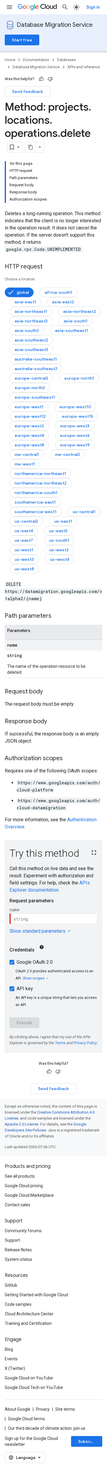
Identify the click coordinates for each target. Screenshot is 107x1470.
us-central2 (26, 521)
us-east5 (58, 530)
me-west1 (25, 464)
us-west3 (24, 559)
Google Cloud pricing (24, 1185)
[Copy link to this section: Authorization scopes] (69, 758)
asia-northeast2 (79, 311)
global (23, 292)
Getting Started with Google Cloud (36, 1294)
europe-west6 (75, 435)
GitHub (11, 1285)
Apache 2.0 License (21, 1124)
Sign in (93, 7)
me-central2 (67, 454)
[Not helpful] (50, 78)
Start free (22, 40)
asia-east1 (25, 302)
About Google (17, 1409)
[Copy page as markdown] (30, 147)
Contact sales (17, 1204)
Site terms (65, 1409)
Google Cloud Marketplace (29, 1195)
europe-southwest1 (35, 397)
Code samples (18, 1304)
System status (18, 1259)
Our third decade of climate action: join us (46, 1428)
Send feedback (27, 91)
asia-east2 (63, 302)
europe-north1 (79, 378)
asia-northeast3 (31, 321)
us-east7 (24, 540)
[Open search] (65, 7)
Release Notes (18, 1249)
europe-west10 (75, 406)
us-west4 (59, 559)
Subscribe (88, 1441)
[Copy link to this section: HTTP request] (48, 267)
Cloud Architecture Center (29, 1313)
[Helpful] (41, 78)
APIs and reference (83, 67)
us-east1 (63, 521)
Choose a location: (20, 279)
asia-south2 (27, 330)
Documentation (36, 60)
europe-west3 (74, 426)
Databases (66, 60)
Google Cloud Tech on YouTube (34, 1387)
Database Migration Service (55, 25)
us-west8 (24, 569)
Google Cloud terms (26, 1418)
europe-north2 (30, 387)
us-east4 (24, 530)
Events (11, 1358)
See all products (20, 1176)
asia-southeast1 (71, 330)
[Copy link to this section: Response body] (53, 721)
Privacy (43, 1409)
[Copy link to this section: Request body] (49, 692)
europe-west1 (29, 406)
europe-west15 (77, 416)
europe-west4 (29, 435)
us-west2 (59, 549)
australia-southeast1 (36, 359)
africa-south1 (58, 292)
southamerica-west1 (35, 511)
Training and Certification (28, 1323)
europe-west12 (30, 416)
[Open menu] (9, 7)
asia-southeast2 (31, 340)
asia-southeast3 (31, 349)
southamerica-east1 (35, 502)
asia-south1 (75, 321)
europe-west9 (75, 445)
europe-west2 (29, 426)
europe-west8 (29, 445)
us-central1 (84, 511)
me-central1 (27, 454)
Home (10, 60)
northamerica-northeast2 (41, 483)
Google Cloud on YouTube (29, 1378)
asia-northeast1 (31, 311)
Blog (9, 1349)
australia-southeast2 (36, 368)
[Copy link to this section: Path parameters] (57, 616)
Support (12, 1240)
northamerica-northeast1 (40, 473)
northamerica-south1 (36, 492)
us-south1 (59, 540)
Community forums (23, 1230)
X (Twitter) (15, 1368)
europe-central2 (31, 378)
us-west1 (24, 549)
